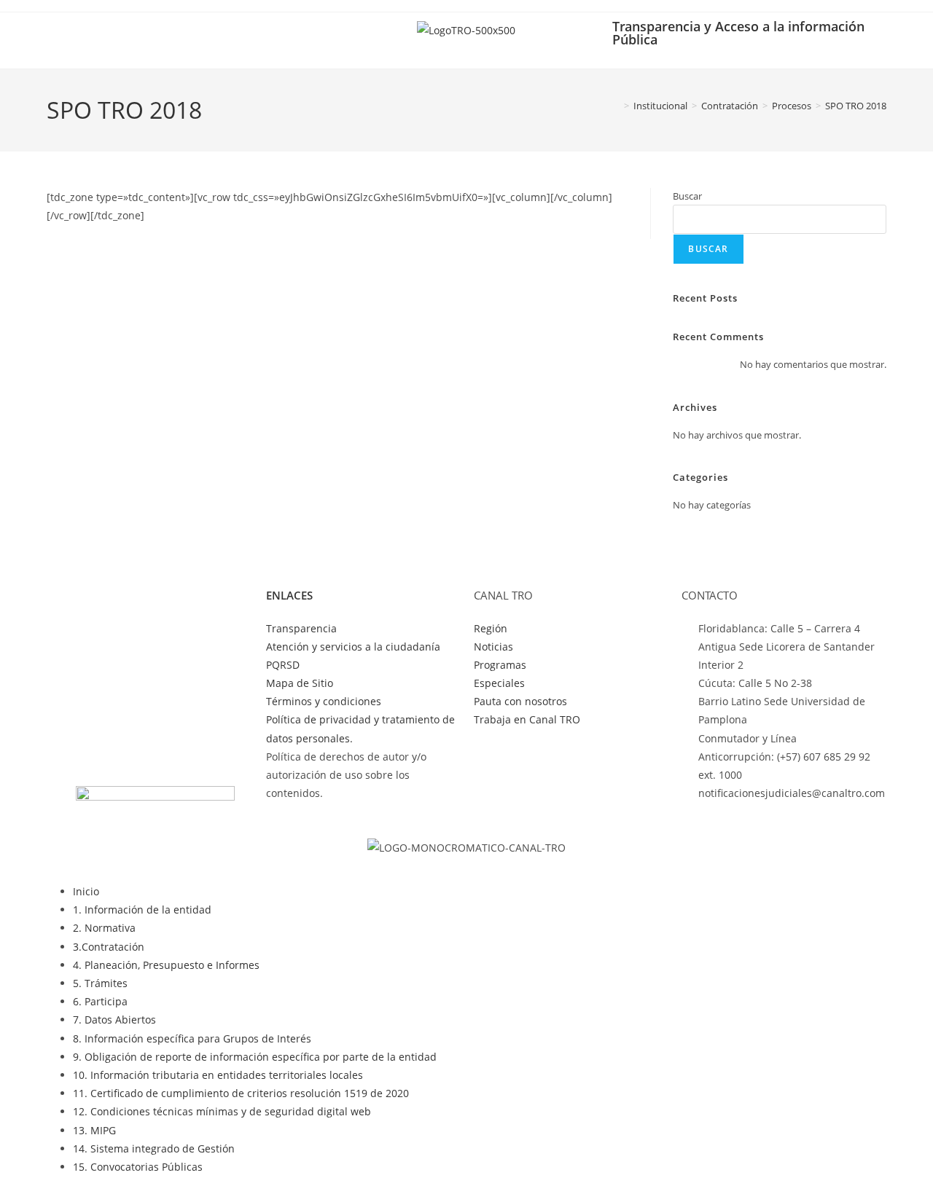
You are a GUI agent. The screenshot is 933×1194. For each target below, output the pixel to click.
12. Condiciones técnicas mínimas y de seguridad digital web (222, 1111)
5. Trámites (100, 983)
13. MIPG (94, 1130)
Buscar (687, 196)
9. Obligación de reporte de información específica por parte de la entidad (255, 1057)
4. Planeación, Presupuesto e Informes (166, 965)
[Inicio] (616, 105)
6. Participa (100, 1001)
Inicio (86, 891)
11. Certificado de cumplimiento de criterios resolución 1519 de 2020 (241, 1093)
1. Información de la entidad (142, 909)
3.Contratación (108, 947)
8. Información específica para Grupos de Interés (192, 1038)
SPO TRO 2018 (855, 105)
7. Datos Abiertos (114, 1019)
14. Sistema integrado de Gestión (154, 1148)
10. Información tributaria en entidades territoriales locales (218, 1075)
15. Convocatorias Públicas (138, 1167)
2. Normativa (104, 928)
